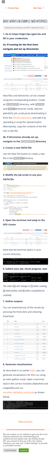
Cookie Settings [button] (10, 450)
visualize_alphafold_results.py (18, 392)
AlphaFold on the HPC (40, 28)
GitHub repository (22, 117)
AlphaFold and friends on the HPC (17, 28)
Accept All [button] (23, 450)
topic (32, 370)
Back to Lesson (25, 421)
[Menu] (3, 1)
